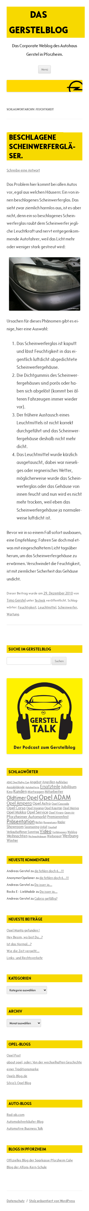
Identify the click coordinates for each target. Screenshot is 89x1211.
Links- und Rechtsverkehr (25, 958)
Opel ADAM (55, 797)
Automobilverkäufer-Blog (25, 1121)
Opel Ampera (19, 803)
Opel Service (37, 812)
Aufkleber (62, 782)
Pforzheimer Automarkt (27, 816)
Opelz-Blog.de (17, 1076)
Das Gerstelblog (38, 22)
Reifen (39, 822)
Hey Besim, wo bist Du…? (25, 937)
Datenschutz (15, 1201)
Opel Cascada (60, 803)
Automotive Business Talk (25, 1128)
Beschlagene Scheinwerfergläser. (42, 146)
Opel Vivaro (56, 812)
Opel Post (14, 1055)
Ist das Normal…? (19, 944)
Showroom (15, 826)
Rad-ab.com (15, 1115)
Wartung (13, 614)
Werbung (70, 835)
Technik (40, 600)
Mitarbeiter (54, 791)
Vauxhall (52, 827)
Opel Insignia (35, 808)
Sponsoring (31, 827)
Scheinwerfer (67, 607)
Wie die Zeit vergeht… (23, 951)
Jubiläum (68, 786)
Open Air (69, 812)
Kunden (20, 791)
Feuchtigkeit (27, 607)
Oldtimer (16, 798)
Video (46, 831)
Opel (32, 797)
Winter (12, 840)
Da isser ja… (43, 885)
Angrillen (48, 782)
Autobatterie (32, 787)
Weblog (72, 832)
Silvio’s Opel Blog (19, 1083)
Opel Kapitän (53, 808)
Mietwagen (36, 792)
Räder (61, 822)
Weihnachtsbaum (37, 836)
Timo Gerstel (16, 600)
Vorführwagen (59, 832)
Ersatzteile (50, 786)
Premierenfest (58, 816)
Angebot (36, 782)
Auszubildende (16, 787)
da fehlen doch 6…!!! (49, 871)
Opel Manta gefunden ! (23, 930)
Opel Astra (42, 803)
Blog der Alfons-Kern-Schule (27, 1167)
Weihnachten (17, 835)
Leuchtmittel (47, 607)
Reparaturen (50, 822)
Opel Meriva (71, 808)
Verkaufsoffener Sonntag (23, 832)
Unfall (43, 827)
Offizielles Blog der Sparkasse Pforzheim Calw (40, 1160)
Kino (10, 792)
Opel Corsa (16, 807)
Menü (44, 69)
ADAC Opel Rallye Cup (18, 782)
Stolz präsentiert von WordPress (52, 1201)
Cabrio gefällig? (45, 898)
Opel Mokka (16, 812)
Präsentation (21, 821)
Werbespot (54, 836)
